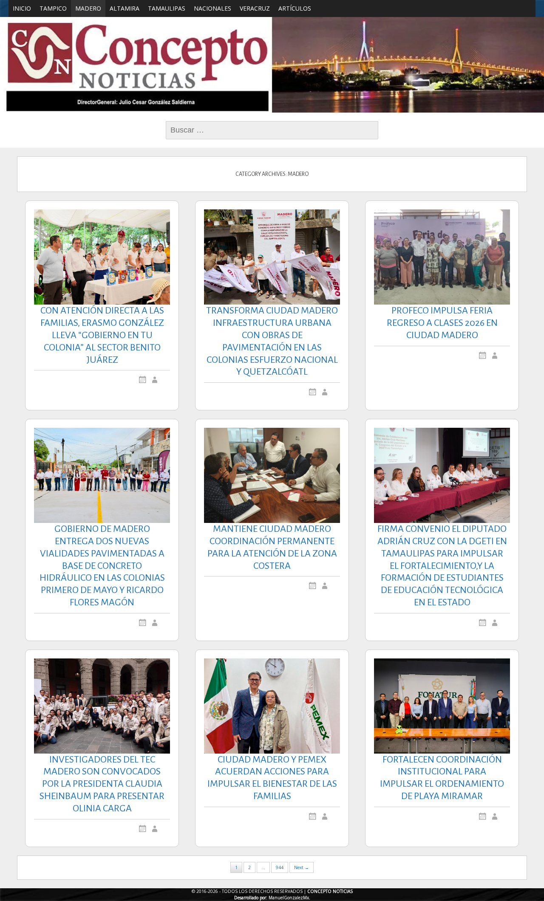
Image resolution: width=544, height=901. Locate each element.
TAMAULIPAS (166, 8)
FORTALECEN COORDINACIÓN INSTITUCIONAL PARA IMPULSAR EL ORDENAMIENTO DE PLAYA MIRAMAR (442, 777)
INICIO (22, 8)
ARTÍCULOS (294, 8)
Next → (301, 867)
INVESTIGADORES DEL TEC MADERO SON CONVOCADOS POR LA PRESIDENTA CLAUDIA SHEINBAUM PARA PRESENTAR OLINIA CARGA (102, 783)
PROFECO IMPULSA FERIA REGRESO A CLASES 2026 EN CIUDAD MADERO (442, 322)
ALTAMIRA (124, 8)
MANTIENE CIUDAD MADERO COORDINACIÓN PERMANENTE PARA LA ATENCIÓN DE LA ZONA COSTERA (272, 547)
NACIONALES (212, 8)
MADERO (88, 8)
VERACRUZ (255, 8)
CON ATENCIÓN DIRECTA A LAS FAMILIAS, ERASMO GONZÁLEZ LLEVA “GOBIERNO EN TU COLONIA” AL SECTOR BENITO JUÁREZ (102, 334)
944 (279, 867)
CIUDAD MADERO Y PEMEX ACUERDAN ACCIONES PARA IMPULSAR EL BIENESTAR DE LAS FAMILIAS (272, 777)
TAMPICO (53, 8)
